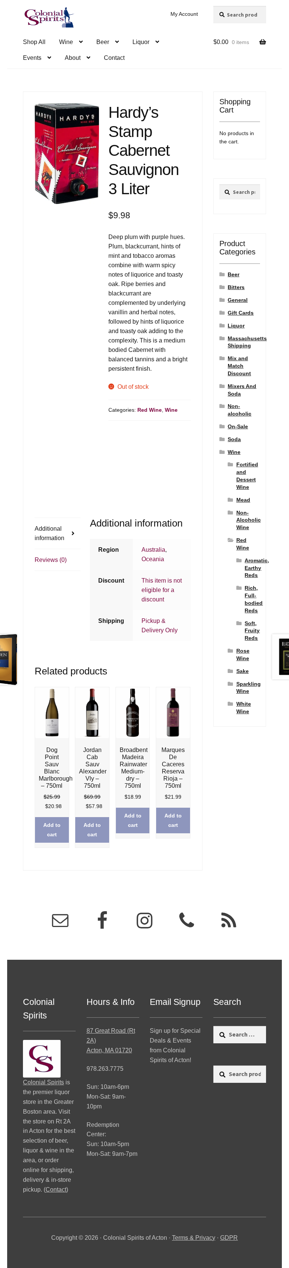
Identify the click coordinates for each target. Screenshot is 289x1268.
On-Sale (238, 426)
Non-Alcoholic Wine (248, 520)
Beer (102, 42)
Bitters (236, 287)
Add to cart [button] (52, 829)
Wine (66, 42)
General (238, 300)
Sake (242, 671)
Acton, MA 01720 (109, 1050)
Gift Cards (241, 313)
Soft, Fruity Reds (252, 630)
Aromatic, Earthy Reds (257, 567)
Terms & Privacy (193, 1238)
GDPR (229, 1238)
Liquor (140, 42)
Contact (114, 58)
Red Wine (149, 410)
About (73, 58)
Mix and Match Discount (239, 365)
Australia (153, 549)
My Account (184, 14)
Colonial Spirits (43, 1082)
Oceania (152, 559)
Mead (243, 500)
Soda (234, 439)
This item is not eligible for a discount (161, 590)
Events (32, 58)
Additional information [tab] (49, 533)
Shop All (34, 42)
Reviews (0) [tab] (51, 560)
